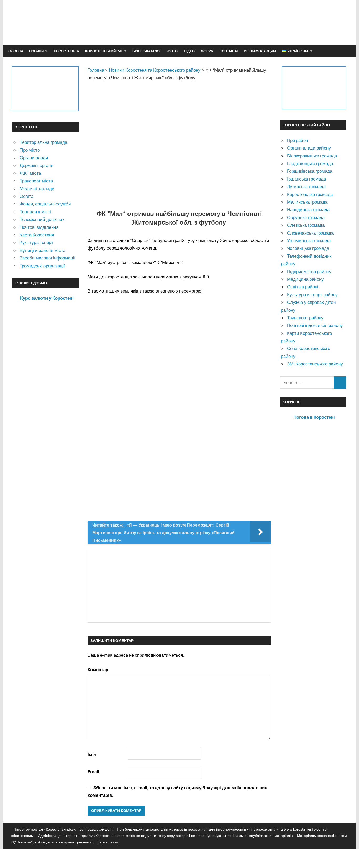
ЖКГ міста (30, 173)
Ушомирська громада (309, 240)
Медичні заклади (37, 188)
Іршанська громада (306, 179)
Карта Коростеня (37, 234)
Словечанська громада (310, 233)
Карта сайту (108, 842)
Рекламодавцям (260, 51)
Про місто (30, 150)
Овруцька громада (306, 217)
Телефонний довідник (42, 219)
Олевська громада (306, 225)
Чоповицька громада (308, 248)
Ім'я (92, 754)
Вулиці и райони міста (42, 250)
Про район (297, 140)
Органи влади (34, 157)
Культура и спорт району (312, 294)
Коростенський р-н (103, 51)
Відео (189, 51)
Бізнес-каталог (146, 51)
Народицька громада (308, 209)
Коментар (98, 669)
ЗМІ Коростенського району (315, 364)
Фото (172, 51)
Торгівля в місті (35, 211)
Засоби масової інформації (47, 258)
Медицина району (305, 279)
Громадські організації (42, 265)
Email (93, 771)
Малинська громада (307, 202)
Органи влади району (309, 148)
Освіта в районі (302, 286)
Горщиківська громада (309, 171)
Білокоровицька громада (312, 155)
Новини (36, 51)
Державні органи (36, 165)
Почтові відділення (39, 227)
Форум (207, 51)
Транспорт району (305, 317)
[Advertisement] (251, 22)
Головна (15, 51)
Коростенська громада (310, 194)
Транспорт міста (36, 180)
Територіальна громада (43, 142)
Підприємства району (309, 271)
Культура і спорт (36, 242)
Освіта (26, 196)
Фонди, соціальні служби (45, 203)
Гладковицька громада (310, 163)
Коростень (64, 51)
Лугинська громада (306, 186)
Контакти (229, 51)
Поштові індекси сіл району (315, 325)
